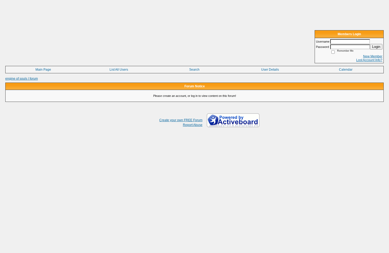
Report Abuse (192, 125)
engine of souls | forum (21, 78)
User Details (270, 69)
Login (376, 47)
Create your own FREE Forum (180, 120)
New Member (372, 56)
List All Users (119, 69)
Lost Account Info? (369, 60)
